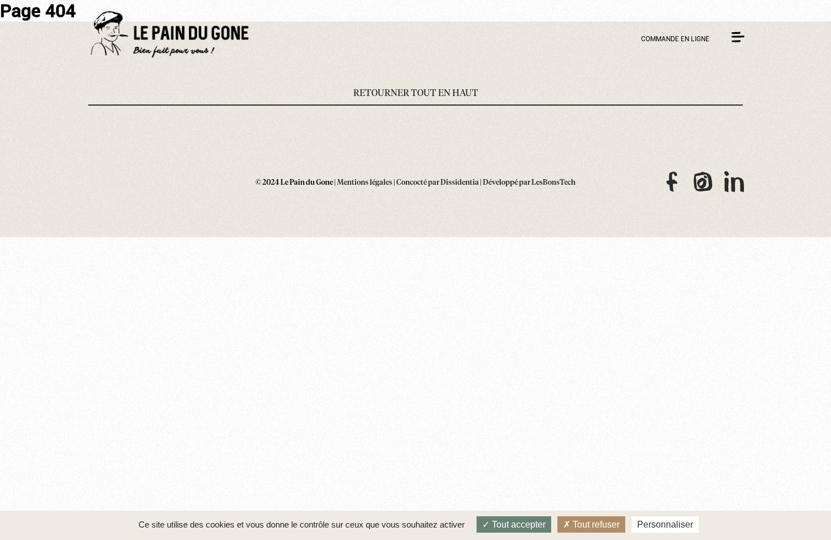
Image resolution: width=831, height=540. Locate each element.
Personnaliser (665, 524)
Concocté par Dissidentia (437, 182)
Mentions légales (364, 182)
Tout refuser (595, 524)
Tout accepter (518, 524)
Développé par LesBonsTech (529, 182)
